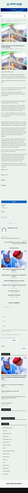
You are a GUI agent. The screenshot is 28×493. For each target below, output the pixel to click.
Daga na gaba (15, 436)
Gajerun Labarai (15, 442)
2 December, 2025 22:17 (14, 290)
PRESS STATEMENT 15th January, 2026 (14, 280)
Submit (14, 201)
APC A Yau (15, 430)
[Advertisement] (14, 85)
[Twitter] (11, 490)
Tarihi (15, 462)
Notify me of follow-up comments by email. (10, 334)
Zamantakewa (15, 468)
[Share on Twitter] (18, 223)
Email (4, 174)
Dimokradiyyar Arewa (15, 439)
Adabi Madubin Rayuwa (15, 427)
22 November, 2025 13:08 (14, 295)
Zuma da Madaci (15, 471)
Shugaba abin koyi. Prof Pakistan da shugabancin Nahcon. (12, 385)
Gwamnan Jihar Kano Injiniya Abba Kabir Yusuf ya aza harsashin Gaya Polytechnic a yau (13, 397)
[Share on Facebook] (17, 223)
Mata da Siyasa (15, 456)
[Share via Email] (21, 223)
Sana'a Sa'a (15, 459)
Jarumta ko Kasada (15, 445)
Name (4, 169)
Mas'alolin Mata (15, 453)
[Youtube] (14, 490)
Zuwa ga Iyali (15, 474)
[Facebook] (9, 490)
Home (2, 20)
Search (2, 346)
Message (3, 185)
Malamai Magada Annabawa (15, 450)
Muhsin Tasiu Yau (9, 48)
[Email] (16, 490)
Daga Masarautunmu (15, 433)
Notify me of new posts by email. (8, 337)
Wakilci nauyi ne (15, 465)
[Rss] (18, 490)
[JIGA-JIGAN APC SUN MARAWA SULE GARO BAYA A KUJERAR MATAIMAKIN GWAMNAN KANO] (14, 259)
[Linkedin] (13, 490)
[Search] (26, 16)
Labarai (8, 20)
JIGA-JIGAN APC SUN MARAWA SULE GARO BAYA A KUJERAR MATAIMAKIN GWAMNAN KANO (13, 377)
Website (3, 180)
